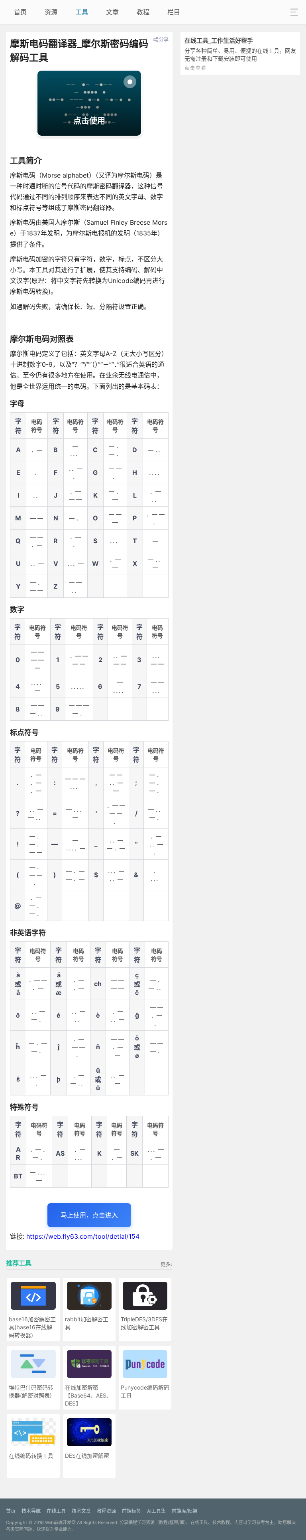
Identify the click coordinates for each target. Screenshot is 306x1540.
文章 (112, 12)
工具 (81, 12)
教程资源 (106, 1511)
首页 (20, 12)
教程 (143, 12)
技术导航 (31, 1511)
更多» (167, 1264)
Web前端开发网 (60, 1522)
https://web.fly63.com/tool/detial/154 (82, 1236)
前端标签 (131, 1511)
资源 (51, 12)
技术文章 (81, 1511)
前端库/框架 (184, 1511)
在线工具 (56, 1511)
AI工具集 (156, 1511)
